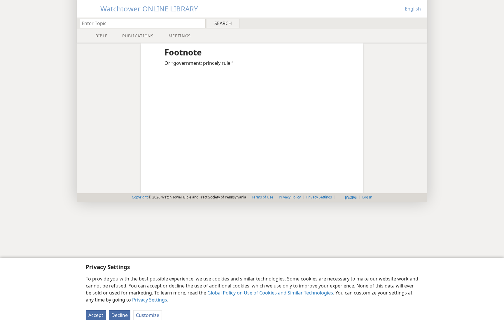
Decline (119, 315)
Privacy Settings (149, 300)
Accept (95, 315)
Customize (147, 315)
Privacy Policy (290, 197)
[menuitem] (420, 23)
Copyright (140, 197)
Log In (367, 197)
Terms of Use (262, 197)
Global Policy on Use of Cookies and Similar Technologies (270, 293)
